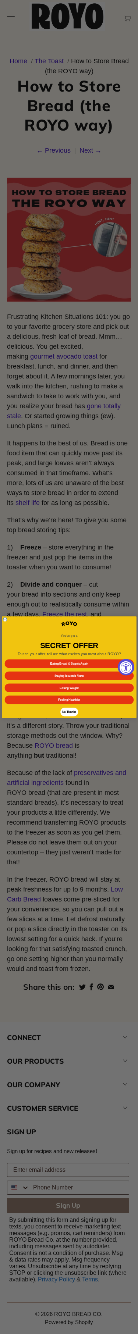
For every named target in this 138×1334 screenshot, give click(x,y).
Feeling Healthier (69, 699)
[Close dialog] (4, 619)
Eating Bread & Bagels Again (69, 663)
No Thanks (69, 711)
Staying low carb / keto (69, 675)
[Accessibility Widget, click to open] (126, 667)
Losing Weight (69, 687)
